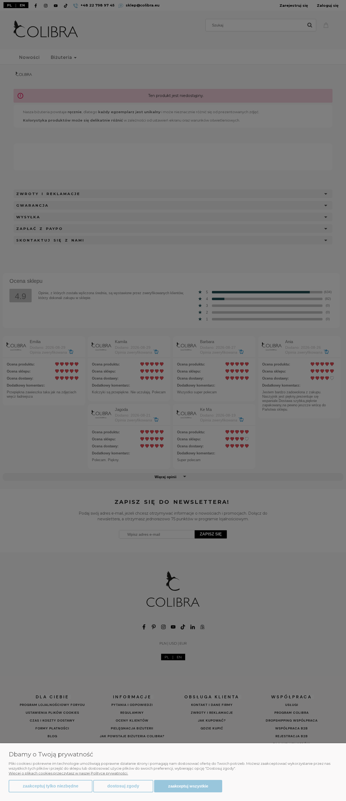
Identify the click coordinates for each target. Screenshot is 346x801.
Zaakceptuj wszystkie (188, 786)
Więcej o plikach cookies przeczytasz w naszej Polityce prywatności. (68, 773)
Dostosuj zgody (123, 786)
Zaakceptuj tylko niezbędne (50, 786)
